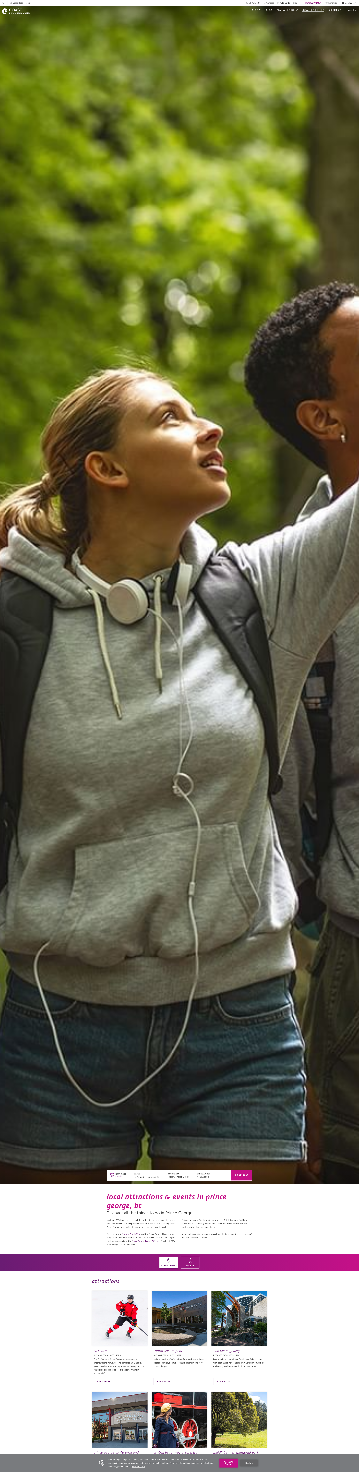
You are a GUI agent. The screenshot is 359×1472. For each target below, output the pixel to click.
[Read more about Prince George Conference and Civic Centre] (120, 1420)
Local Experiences (313, 10)
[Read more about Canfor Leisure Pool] (179, 1318)
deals (269, 10)
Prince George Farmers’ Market (146, 1241)
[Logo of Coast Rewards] (313, 3)
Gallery (351, 10)
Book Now (241, 1175)
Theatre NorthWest (131, 1234)
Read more (104, 1381)
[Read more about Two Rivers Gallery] (239, 1318)
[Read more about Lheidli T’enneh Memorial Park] (239, 1420)
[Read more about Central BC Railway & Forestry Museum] (179, 1420)
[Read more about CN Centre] (120, 1318)
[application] (179, 1463)
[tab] (168, 1262)
